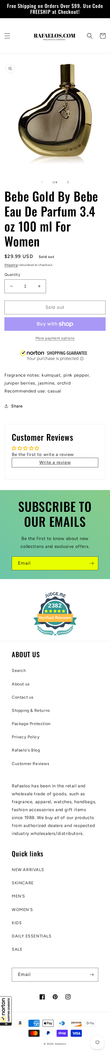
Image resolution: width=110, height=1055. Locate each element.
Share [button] (17, 406)
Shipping (11, 265)
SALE (17, 949)
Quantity (12, 274)
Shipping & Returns (31, 710)
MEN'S (18, 896)
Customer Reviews (31, 763)
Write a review (55, 462)
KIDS (17, 922)
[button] (6, 1011)
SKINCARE (23, 882)
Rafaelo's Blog (26, 750)
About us (21, 684)
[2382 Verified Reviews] (55, 637)
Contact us (23, 697)
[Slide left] (42, 182)
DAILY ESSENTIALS (32, 936)
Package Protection (31, 723)
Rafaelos (60, 1043)
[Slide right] (68, 182)
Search (19, 670)
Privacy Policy (26, 736)
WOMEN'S (22, 909)
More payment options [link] (55, 338)
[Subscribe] (91, 563)
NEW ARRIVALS (28, 869)
